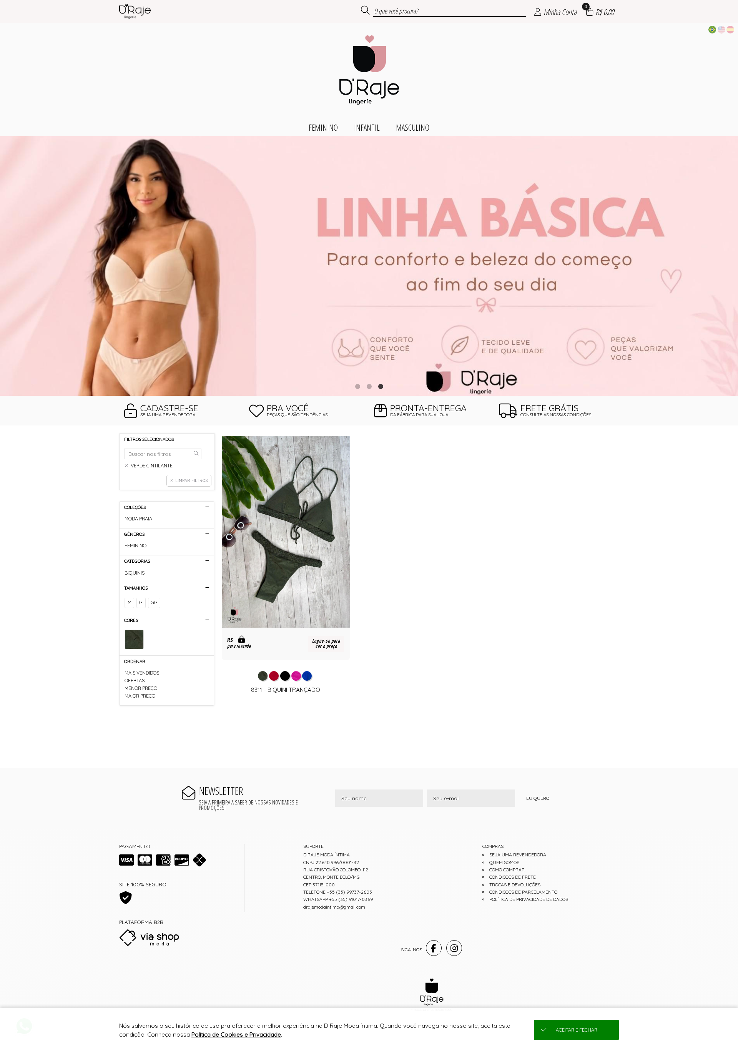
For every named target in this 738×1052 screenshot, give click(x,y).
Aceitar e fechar (576, 1030)
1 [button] (357, 386)
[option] (369, 266)
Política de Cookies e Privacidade (236, 1034)
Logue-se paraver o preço (326, 643)
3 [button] (380, 386)
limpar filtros (191, 480)
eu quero (537, 798)
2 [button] (369, 386)
